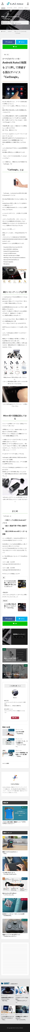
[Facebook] (8, 42)
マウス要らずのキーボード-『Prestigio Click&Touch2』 (9, 873)
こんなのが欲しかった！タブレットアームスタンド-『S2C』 (7, 1018)
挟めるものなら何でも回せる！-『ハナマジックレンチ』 (9, 894)
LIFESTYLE (20, 7)
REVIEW (25, 807)
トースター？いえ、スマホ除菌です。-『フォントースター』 (22, 743)
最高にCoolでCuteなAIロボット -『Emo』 (10, 852)
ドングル (9, 23)
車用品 (12, 23)
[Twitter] (22, 42)
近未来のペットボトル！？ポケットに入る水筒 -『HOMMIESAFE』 (13, 914)
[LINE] (15, 46)
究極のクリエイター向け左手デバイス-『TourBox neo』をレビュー (11, 935)
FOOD (15, 7)
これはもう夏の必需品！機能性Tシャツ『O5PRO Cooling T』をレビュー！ (14, 822)
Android (5, 23)
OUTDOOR (9, 7)
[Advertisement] (15, 959)
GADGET (3, 7)
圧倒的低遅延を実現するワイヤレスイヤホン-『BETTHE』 (7, 999)
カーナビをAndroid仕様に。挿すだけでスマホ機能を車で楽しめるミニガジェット (10, 583)
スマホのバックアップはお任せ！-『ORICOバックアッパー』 (22, 1000)
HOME (4, 31)
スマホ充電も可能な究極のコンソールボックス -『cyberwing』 (10, 605)
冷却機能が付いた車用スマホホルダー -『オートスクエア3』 (22, 1018)
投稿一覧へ (14, 717)
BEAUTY (27, 7)
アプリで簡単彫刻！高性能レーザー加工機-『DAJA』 (22, 754)
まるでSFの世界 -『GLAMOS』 (20, 732)
